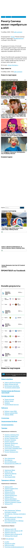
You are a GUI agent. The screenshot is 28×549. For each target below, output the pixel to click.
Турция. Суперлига (10, 450)
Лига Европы (8, 460)
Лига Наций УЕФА (10, 477)
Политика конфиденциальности (14, 547)
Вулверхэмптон (18, 38)
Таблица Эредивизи (11, 499)
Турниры (4, 428)
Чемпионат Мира (10, 470)
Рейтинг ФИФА (9, 415)
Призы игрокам (9, 399)
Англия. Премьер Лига (11, 438)
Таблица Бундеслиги (11, 495)
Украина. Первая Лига (11, 436)
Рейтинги (4, 408)
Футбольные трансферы (18, 17)
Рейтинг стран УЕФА (11, 411)
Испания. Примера (10, 440)
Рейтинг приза (9, 401)
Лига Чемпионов (10, 458)
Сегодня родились (7, 425)
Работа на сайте (9, 545)
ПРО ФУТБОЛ (10, 539)
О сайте (7, 542)
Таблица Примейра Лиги (12, 500)
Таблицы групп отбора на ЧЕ (13, 534)
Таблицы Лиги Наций (11, 536)
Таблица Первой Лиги (11, 488)
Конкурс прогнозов (7, 396)
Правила (7, 403)
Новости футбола (7, 379)
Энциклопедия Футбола (9, 421)
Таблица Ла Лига (10, 492)
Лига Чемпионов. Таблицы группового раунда (13, 511)
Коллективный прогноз (12, 404)
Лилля (12, 37)
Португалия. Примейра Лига (13, 448)
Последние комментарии (12, 387)
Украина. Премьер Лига (12, 435)
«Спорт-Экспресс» (12, 65)
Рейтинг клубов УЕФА (11, 413)
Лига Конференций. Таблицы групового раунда (13, 518)
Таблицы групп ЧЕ (10, 532)
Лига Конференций (10, 462)
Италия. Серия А (9, 441)
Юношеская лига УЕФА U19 (13, 463)
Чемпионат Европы (10, 473)
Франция (8, 17)
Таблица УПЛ (9, 487)
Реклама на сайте (10, 543)
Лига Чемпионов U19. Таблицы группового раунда (14, 521)
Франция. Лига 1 (10, 445)
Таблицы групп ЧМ (10, 529)
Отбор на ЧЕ (8, 475)
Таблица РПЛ (9, 504)
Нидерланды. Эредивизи (12, 447)
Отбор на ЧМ (8, 472)
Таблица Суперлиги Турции (13, 502)
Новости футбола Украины (13, 382)
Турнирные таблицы (8, 480)
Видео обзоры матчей (11, 384)
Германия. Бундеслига (11, 443)
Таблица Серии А (10, 494)
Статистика (5, 418)
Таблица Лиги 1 (9, 497)
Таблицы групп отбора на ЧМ (13, 531)
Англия (3, 17)
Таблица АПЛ (9, 490)
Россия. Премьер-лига (11, 452)
